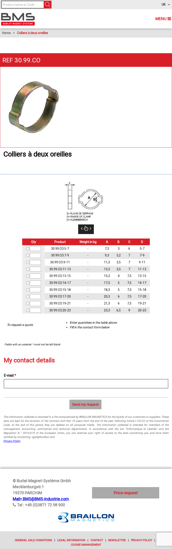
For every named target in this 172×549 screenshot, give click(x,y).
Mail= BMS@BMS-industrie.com (41, 498)
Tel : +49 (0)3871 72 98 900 (41, 505)
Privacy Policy (11, 441)
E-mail (10, 375)
